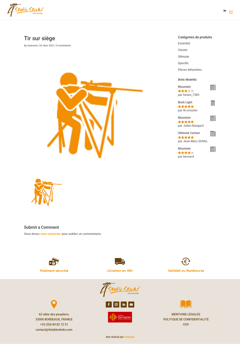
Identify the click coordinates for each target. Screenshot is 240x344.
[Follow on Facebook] (109, 305)
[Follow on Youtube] (131, 305)
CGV (186, 324)
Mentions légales (186, 314)
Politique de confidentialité (186, 319)
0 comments (63, 45)
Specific (183, 63)
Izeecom (32, 45)
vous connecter (50, 234)
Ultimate (183, 56)
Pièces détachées (190, 69)
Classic (183, 50)
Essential (184, 43)
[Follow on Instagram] (116, 305)
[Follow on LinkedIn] (124, 305)
